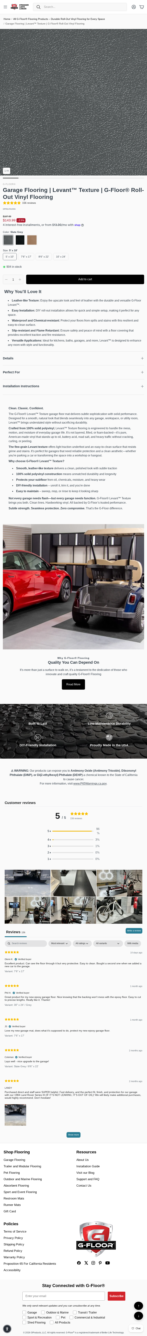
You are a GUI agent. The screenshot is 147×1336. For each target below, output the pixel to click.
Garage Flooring (14, 1160)
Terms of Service (15, 1231)
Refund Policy (13, 1251)
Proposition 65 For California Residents (30, 1263)
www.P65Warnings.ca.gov (89, 783)
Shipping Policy (14, 1244)
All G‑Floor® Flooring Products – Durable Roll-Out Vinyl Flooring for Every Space (59, 19)
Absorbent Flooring (16, 1185)
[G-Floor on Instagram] (93, 1262)
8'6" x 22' (44, 256)
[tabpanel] (73, 1040)
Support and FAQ (87, 1179)
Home (7, 19)
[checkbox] (132, 943)
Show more (73, 1135)
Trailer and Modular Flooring (22, 1166)
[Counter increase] (20, 279)
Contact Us (83, 1185)
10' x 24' (61, 256)
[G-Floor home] (96, 1239)
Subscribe (117, 1296)
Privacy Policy (13, 1238)
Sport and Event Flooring (20, 1192)
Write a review (134, 930)
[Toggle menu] (5, 6)
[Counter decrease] (6, 279)
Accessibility (12, 1270)
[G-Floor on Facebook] (78, 1262)
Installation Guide (88, 1166)
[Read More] (73, 586)
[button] (80, 7)
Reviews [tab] (15, 932)
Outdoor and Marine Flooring (23, 1179)
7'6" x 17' (26, 256)
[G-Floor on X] (86, 1262)
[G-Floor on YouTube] (107, 1262)
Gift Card (10, 1211)
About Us (82, 1160)
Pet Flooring (12, 1172)
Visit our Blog (85, 1172)
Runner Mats (12, 1205)
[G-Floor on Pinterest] (100, 1262)
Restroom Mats (14, 1198)
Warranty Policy (14, 1257)
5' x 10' (10, 256)
